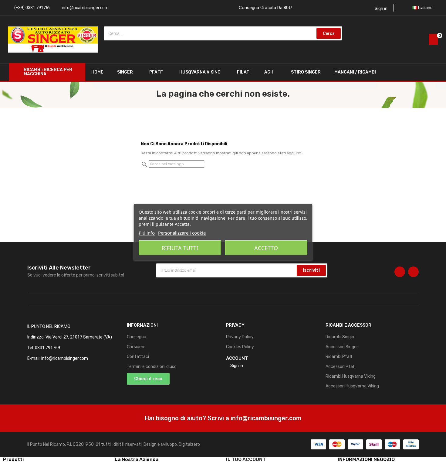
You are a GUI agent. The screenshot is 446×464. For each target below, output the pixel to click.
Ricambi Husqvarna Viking (351, 376)
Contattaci (138, 356)
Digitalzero (189, 444)
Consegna (136, 336)
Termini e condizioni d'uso (152, 366)
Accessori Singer (342, 346)
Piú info (147, 232)
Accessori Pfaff (341, 366)
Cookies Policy (240, 346)
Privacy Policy (240, 336)
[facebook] (399, 271)
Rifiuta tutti (180, 247)
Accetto (266, 247)
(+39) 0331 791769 (32, 7)
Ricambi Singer (340, 336)
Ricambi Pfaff (339, 356)
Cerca (329, 33)
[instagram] (413, 271)
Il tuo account (246, 459)
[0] (433, 39)
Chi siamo (136, 346)
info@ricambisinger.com (85, 7)
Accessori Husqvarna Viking (352, 386)
